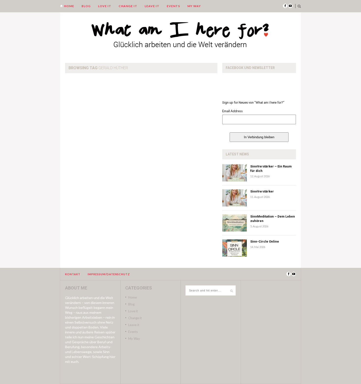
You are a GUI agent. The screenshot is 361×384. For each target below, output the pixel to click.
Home (69, 6)
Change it (128, 6)
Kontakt (72, 274)
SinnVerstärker (262, 191)
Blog (86, 6)
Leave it (152, 6)
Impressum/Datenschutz (109, 274)
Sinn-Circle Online (264, 241)
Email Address (232, 111)
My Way (194, 6)
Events (173, 6)
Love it (104, 6)
